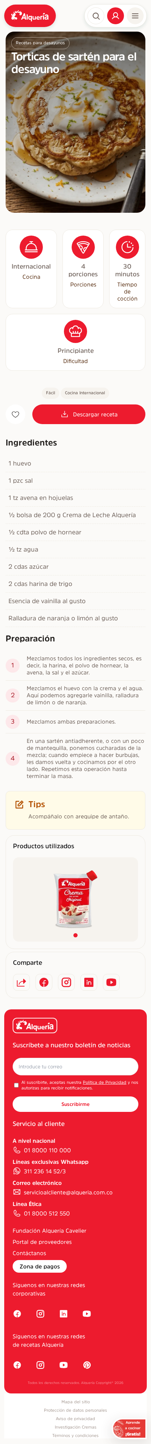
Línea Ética (27, 1204)
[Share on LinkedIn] (88, 982)
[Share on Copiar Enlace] (21, 982)
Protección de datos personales (75, 1410)
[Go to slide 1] (75, 935)
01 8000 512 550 (47, 1213)
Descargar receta (95, 414)
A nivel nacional (34, 1140)
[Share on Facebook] (43, 982)
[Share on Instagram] (66, 982)
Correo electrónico (37, 1183)
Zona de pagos (40, 1266)
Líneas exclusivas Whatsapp (50, 1162)
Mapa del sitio (75, 1402)
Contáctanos (29, 1253)
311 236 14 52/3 (45, 1171)
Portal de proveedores (42, 1242)
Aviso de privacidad (75, 1419)
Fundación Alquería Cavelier (49, 1230)
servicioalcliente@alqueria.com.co (68, 1192)
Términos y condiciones (75, 1435)
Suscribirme (75, 1104)
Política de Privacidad (104, 1082)
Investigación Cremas (76, 1427)
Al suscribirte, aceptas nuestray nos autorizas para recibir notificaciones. (79, 1085)
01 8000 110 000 (47, 1150)
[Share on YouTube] (111, 982)
